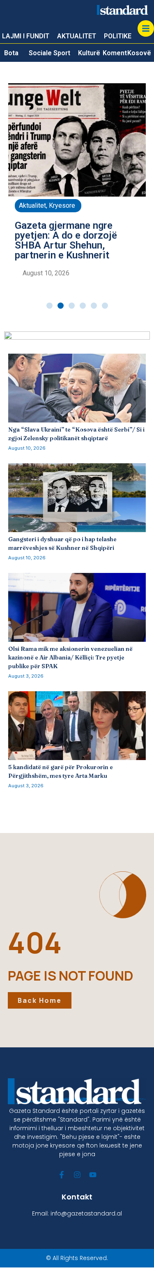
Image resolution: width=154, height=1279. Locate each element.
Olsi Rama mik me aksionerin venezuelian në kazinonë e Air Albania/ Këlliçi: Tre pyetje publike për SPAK (70, 657)
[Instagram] (77, 1174)
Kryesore (62, 205)
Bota (11, 53)
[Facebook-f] (61, 1174)
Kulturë (89, 53)
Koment (115, 53)
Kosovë (139, 53)
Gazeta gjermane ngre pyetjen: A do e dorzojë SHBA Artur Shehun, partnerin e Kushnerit (66, 240)
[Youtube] (93, 1174)
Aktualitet (32, 205)
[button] (49, 306)
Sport (61, 53)
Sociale (40, 53)
